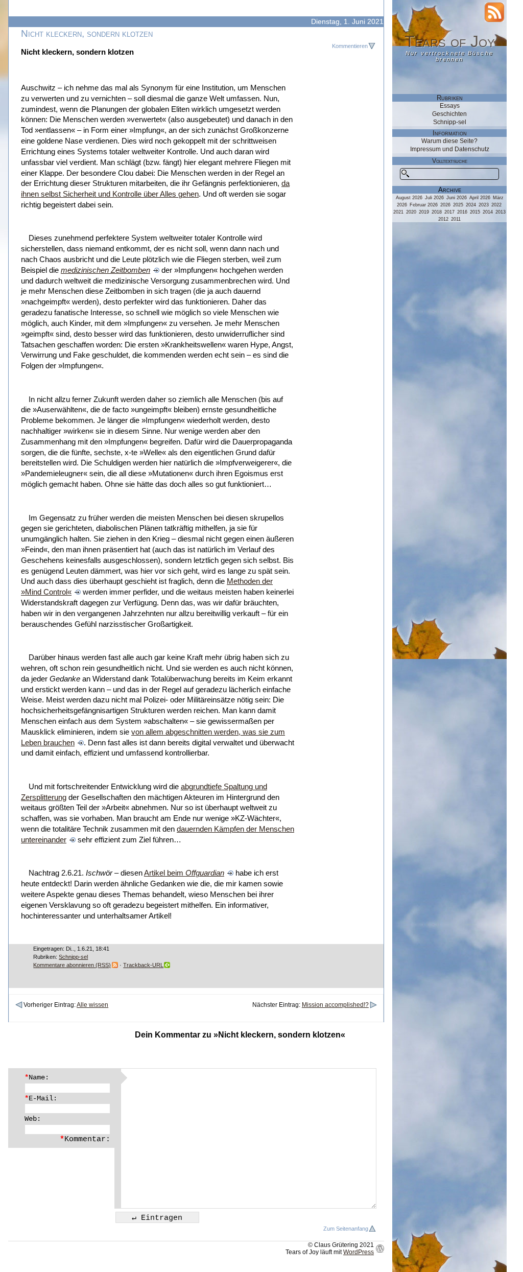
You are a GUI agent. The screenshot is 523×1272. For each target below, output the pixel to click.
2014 (488, 212)
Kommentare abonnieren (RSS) (72, 965)
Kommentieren (350, 46)
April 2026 (479, 197)
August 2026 (409, 197)
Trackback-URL (143, 965)
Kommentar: (85, 1139)
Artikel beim (184, 873)
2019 (424, 212)
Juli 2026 (434, 197)
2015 (475, 212)
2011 (456, 219)
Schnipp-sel (73, 957)
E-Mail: (41, 1098)
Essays (450, 105)
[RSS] (494, 12)
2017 (449, 212)
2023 (484, 204)
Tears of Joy (450, 41)
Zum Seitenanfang (345, 1229)
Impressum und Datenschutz (449, 149)
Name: (37, 1077)
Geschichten (449, 113)
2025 (458, 204)
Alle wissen (92, 1004)
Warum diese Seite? (449, 141)
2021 (398, 212)
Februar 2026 (424, 204)
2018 (437, 212)
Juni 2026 (456, 197)
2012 (443, 219)
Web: (33, 1119)
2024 (471, 204)
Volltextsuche (449, 160)
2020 (411, 212)
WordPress (358, 1252)
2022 (496, 204)
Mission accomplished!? (335, 1004)
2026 (445, 204)
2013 (500, 212)
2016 (462, 212)
